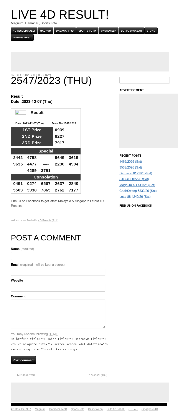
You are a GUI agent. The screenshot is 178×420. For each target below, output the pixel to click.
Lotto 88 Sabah (131, 30)
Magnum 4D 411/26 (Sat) (137, 184)
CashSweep (108, 30)
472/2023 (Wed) (26, 374)
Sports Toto (87, 30)
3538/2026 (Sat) (130, 167)
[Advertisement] (90, 61)
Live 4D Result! (60, 14)
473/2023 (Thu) (98, 374)
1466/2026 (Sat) (130, 161)
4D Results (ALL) (24, 30)
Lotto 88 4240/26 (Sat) (135, 196)
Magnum (45, 30)
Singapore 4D (22, 37)
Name (22, 248)
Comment (18, 296)
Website (17, 280)
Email (38, 264)
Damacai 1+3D (65, 30)
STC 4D (151, 30)
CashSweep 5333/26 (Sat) (138, 190)
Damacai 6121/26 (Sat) (135, 173)
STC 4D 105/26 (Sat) (134, 179)
